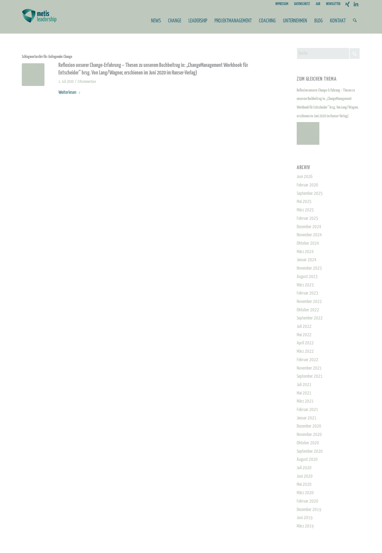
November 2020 (309, 434)
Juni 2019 (305, 517)
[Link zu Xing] (347, 4)
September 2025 (310, 193)
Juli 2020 (304, 468)
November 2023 (309, 268)
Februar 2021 (307, 409)
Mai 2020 (304, 484)
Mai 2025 (304, 201)
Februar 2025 (307, 218)
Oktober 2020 (308, 443)
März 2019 (305, 526)
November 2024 (309, 235)
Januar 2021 (307, 418)
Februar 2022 (307, 360)
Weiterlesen (67, 92)
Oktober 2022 (308, 310)
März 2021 (305, 401)
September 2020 (310, 451)
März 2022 (305, 351)
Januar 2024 (307, 260)
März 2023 (305, 285)
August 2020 (307, 459)
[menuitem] (282, 4)
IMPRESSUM (281, 4)
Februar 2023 (307, 293)
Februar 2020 (307, 501)
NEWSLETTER (333, 4)
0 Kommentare (87, 82)
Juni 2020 (305, 476)
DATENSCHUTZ (302, 4)
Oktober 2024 (308, 243)
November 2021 (309, 368)
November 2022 (309, 301)
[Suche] (354, 21)
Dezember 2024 (309, 227)
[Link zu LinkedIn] (356, 4)
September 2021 (310, 376)
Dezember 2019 (309, 509)
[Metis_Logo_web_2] (39, 21)
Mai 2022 (304, 335)
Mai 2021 (304, 393)
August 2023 (307, 276)
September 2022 (310, 318)
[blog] (33, 74)
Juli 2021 (304, 384)
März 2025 (305, 210)
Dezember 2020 (309, 426)
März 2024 (305, 251)
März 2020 (305, 493)
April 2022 (305, 343)
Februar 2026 (307, 185)
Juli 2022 (304, 326)
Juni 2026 (305, 176)
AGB (318, 4)
